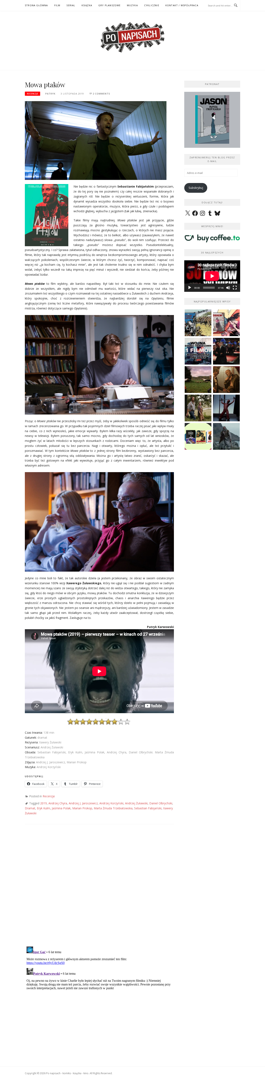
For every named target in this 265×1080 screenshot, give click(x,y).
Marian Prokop (82, 808)
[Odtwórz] (190, 288)
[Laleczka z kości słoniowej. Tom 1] (198, 323)
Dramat (30, 808)
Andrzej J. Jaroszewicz (83, 803)
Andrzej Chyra (57, 803)
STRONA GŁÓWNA (36, 5)
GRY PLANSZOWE (109, 5)
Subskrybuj (196, 188)
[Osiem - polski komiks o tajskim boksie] (226, 323)
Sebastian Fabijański (147, 808)
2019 (43, 803)
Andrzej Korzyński (111, 803)
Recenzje (32, 93)
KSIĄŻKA (87, 5)
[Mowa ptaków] (95, 140)
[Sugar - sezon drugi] (226, 351)
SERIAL (70, 5)
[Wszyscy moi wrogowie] (198, 408)
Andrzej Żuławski (136, 803)
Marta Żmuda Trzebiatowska (113, 808)
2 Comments (101, 93)
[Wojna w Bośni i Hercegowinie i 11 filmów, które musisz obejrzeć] (198, 351)
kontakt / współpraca (181, 5)
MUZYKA (132, 5)
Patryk (50, 93)
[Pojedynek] (198, 379)
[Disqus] (99, 889)
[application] (212, 276)
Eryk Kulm (43, 808)
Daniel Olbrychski (160, 803)
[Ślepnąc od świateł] (226, 379)
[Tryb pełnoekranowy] (235, 288)
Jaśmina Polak (61, 808)
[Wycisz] (228, 288)
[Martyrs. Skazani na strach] (226, 408)
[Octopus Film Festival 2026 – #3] (198, 436)
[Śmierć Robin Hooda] (226, 436)
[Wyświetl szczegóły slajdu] (212, 120)
